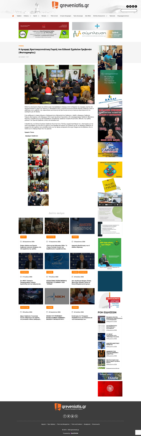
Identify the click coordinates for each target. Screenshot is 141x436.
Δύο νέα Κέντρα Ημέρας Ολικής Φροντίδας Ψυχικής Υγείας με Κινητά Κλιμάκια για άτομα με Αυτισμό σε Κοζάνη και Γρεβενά (81, 282)
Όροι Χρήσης (51, 424)
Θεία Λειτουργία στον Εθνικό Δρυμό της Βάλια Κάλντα (113, 361)
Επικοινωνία (96, 424)
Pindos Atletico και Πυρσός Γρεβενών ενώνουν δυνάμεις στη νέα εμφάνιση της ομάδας (30, 247)
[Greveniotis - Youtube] (133, 6)
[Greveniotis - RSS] (136, 6)
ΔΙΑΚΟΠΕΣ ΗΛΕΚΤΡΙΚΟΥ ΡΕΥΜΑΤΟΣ (112, 344)
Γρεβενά (75, 237)
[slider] (108, 204)
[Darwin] (74, 433)
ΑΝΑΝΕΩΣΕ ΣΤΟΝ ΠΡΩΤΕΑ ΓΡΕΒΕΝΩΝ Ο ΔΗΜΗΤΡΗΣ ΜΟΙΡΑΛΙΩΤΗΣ (112, 353)
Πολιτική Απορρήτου (63, 424)
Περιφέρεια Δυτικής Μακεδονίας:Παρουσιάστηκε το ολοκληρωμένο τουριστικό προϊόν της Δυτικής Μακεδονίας (114, 318)
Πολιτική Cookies (76, 424)
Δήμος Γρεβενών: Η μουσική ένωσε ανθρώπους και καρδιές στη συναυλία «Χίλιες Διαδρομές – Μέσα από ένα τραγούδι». (30, 317)
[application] (110, 199)
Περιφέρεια (24, 272)
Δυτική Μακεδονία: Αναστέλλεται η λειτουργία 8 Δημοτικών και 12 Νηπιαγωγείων (111, 327)
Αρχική (43, 424)
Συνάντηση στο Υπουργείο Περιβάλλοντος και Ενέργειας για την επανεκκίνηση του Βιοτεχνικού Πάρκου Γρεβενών (82, 317)
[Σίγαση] (117, 205)
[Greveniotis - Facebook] (127, 6)
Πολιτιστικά (51, 237)
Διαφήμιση (87, 424)
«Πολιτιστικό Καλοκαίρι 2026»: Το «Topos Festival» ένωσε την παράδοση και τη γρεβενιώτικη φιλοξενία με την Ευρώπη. (56, 247)
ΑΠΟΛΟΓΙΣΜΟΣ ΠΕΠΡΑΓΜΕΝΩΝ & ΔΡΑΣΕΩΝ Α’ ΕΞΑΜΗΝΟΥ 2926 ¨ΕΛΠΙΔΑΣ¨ (56, 282)
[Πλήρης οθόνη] (120, 205)
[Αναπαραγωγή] (100, 205)
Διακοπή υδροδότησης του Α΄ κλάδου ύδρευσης (81, 246)
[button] (110, 199)
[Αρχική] (13, 15)
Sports (23, 237)
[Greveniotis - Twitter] (130, 6)
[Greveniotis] (70, 5)
